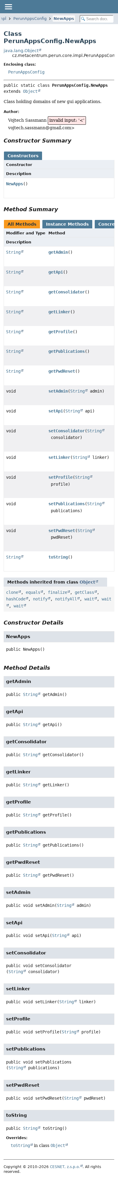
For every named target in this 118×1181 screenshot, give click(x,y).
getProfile (60, 331)
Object (30, 91)
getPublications (66, 351)
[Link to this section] (75, 140)
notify (40, 599)
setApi (55, 411)
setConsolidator (66, 430)
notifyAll (66, 599)
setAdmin (58, 391)
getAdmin (58, 252)
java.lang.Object (21, 50)
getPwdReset (61, 371)
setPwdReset (61, 530)
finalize (57, 592)
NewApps (64, 18)
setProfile (60, 477)
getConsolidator (66, 292)
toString (58, 557)
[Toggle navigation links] (8, 6)
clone (12, 592)
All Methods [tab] (22, 224)
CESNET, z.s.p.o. (65, 1167)
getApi (55, 272)
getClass (84, 592)
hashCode (15, 599)
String (13, 252)
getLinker (59, 311)
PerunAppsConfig (30, 18)
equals (33, 592)
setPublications (66, 503)
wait (89, 599)
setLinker (59, 457)
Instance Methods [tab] (67, 224)
